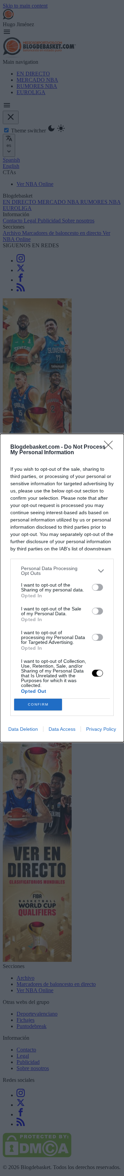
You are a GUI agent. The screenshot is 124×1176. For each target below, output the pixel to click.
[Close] (110, 447)
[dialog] (62, 588)
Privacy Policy (101, 729)
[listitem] (62, 571)
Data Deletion (23, 729)
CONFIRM (38, 704)
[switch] (97, 587)
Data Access (62, 729)
